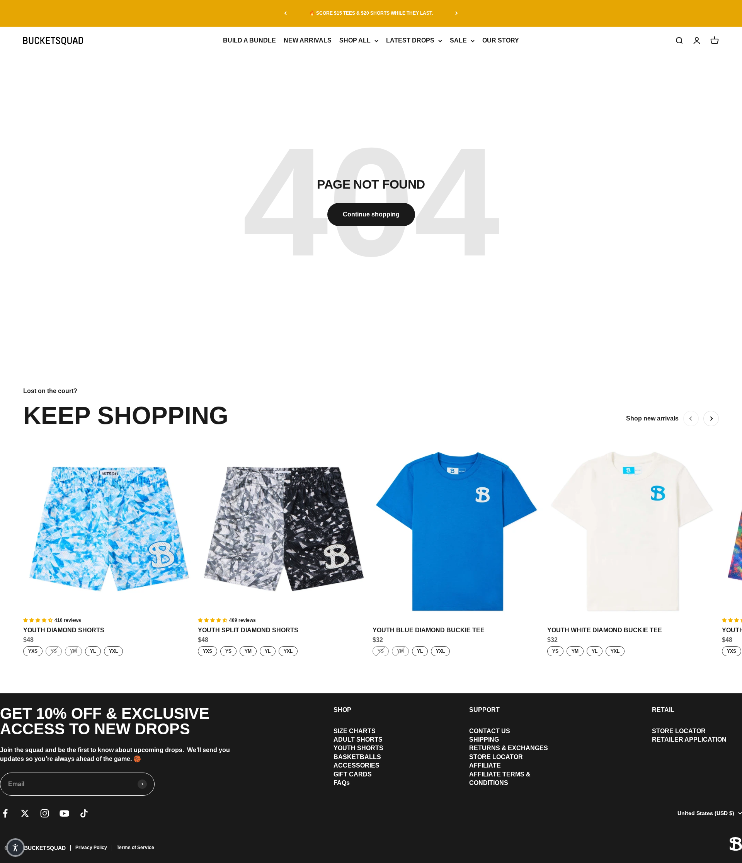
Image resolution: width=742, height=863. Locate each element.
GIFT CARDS (353, 774)
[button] (15, 847)
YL (93, 651)
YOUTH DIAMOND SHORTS (63, 630)
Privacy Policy (91, 847)
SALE (458, 40)
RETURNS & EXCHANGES (508, 748)
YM (73, 651)
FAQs (342, 783)
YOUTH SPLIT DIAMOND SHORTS (248, 630)
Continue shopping (371, 214)
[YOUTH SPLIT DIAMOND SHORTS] (283, 530)
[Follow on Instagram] (44, 813)
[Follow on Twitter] (25, 813)
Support (484, 709)
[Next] (456, 13)
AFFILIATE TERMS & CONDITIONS (500, 778)
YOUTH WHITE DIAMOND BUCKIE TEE (604, 630)
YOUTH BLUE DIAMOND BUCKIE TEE (429, 630)
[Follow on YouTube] (64, 813)
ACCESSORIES (357, 765)
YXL (113, 651)
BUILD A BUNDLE (249, 40)
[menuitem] (358, 731)
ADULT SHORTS (358, 739)
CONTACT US (489, 731)
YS (54, 651)
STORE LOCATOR (496, 757)
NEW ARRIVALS (308, 40)
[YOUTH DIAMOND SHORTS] (109, 530)
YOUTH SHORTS (358, 748)
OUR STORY (500, 40)
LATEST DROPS (410, 40)
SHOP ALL (355, 40)
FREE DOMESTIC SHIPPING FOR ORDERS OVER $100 (371, 13)
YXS (32, 651)
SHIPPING (484, 739)
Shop (342, 709)
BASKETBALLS (357, 757)
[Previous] (285, 13)
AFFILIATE (485, 765)
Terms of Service (135, 847)
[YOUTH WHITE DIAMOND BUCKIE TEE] (633, 530)
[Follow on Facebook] (5, 813)
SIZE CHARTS (355, 731)
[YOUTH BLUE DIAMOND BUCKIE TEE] (458, 530)
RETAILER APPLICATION (689, 739)
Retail (663, 709)
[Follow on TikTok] (84, 813)
